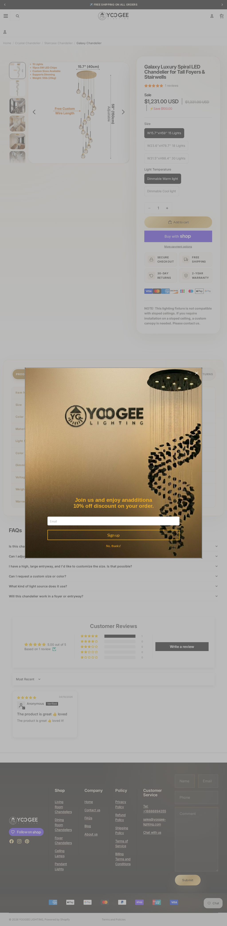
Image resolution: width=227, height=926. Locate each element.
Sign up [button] (113, 535)
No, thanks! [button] (113, 546)
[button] (196, 373)
